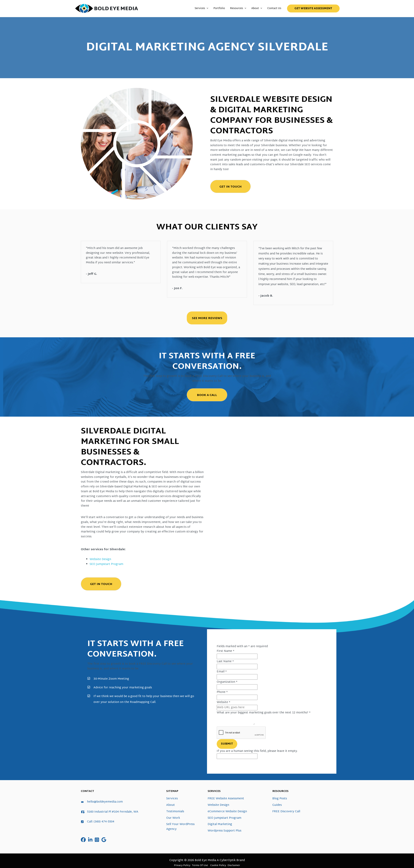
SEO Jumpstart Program (106, 564)
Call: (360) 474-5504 (100, 821)
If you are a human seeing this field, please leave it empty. (257, 751)
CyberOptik (228, 860)
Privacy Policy (182, 865)
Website (223, 702)
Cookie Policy (218, 865)
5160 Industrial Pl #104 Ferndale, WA (112, 812)
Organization (227, 682)
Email (222, 671)
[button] (206, 8)
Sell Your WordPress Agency (180, 827)
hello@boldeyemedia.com (105, 802)
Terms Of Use (200, 865)
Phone (222, 692)
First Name (225, 651)
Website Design (100, 559)
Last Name (225, 661)
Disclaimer (234, 865)
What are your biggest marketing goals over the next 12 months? (263, 712)
